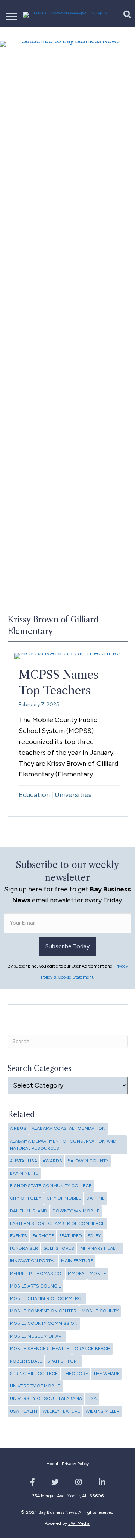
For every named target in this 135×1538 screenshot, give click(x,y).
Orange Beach (92, 1348)
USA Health (23, 1411)
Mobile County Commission (44, 1323)
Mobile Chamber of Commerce (47, 1298)
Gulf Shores (58, 1248)
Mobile (98, 1273)
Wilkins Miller (103, 1411)
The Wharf (106, 1373)
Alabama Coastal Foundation (68, 1128)
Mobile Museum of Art (37, 1336)
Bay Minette (24, 1173)
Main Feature (77, 1260)
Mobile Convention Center (43, 1311)
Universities (73, 795)
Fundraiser (24, 1248)
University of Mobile (35, 1386)
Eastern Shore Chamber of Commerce (57, 1223)
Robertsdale (26, 1361)
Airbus (18, 1128)
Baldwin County (88, 1160)
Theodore (75, 1373)
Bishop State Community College (51, 1185)
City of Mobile (63, 1198)
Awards (52, 1160)
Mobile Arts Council (35, 1286)
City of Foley (25, 1198)
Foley (94, 1235)
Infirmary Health (100, 1248)
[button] (123, 14)
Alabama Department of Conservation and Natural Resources (63, 1145)
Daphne (95, 1198)
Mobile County (100, 1311)
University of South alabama (46, 1398)
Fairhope (43, 1235)
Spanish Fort (63, 1361)
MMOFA (76, 1273)
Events (18, 1235)
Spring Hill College (34, 1373)
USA (92, 1398)
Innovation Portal (33, 1260)
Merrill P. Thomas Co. (36, 1273)
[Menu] (11, 16)
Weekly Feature (61, 1411)
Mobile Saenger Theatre (39, 1348)
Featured (70, 1235)
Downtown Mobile (75, 1211)
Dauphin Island (28, 1211)
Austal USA (23, 1160)
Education (34, 795)
